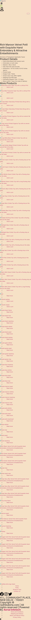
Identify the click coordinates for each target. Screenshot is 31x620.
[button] (15, 3)
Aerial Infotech (12, 609)
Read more (10, 295)
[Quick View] (6, 87)
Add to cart (10, 87)
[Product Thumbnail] (28, 13)
